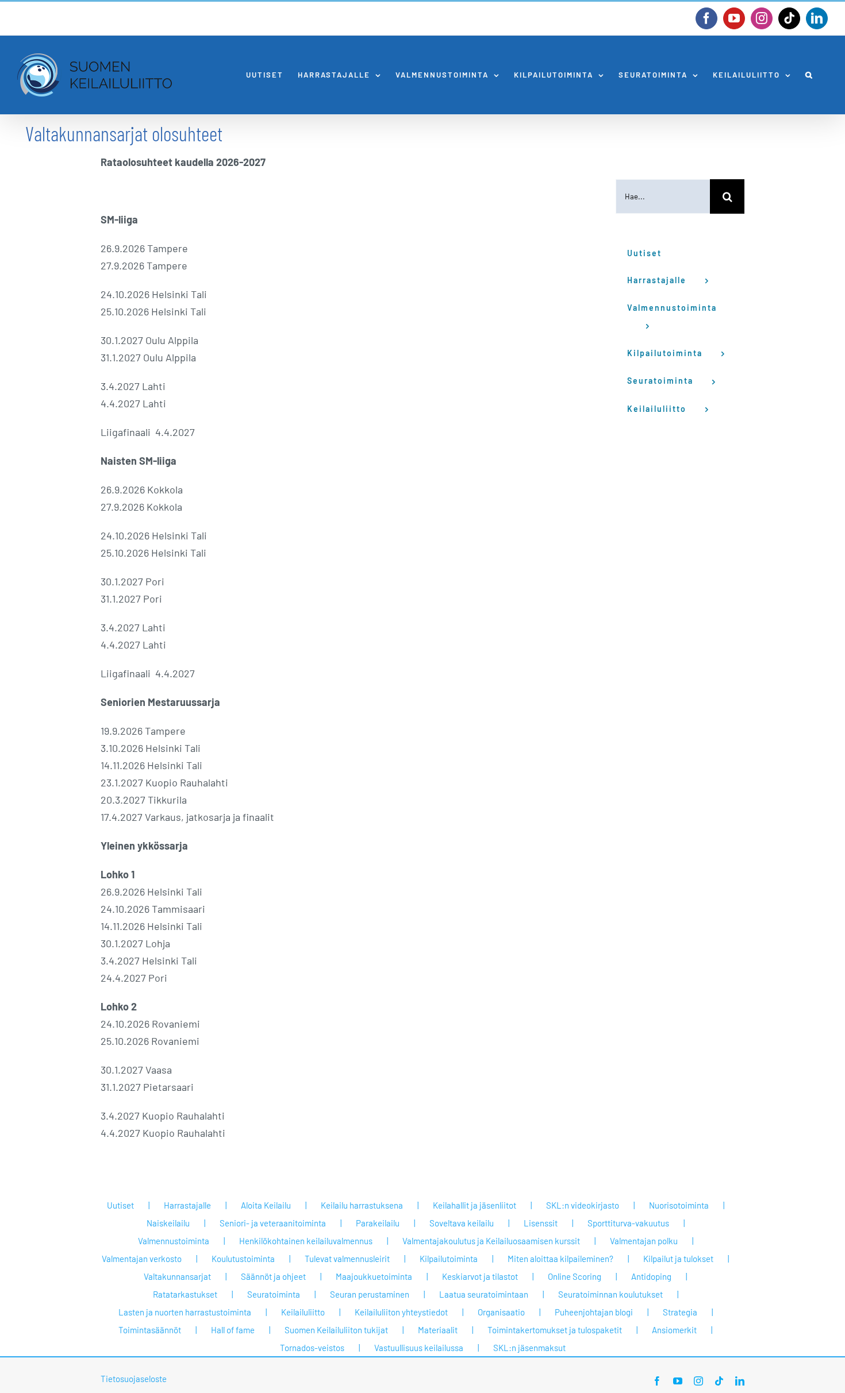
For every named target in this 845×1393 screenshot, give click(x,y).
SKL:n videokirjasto (582, 1205)
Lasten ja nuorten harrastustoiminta (184, 1312)
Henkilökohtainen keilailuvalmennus (305, 1241)
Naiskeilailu (168, 1223)
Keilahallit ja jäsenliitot (474, 1205)
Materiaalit (438, 1330)
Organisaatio (501, 1312)
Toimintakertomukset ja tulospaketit (554, 1330)
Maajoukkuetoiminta (374, 1276)
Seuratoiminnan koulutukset (610, 1294)
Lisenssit (541, 1223)
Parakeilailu (378, 1223)
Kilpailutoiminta (449, 1258)
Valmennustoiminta (173, 1241)
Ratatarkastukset (185, 1294)
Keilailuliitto (303, 1312)
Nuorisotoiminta (679, 1205)
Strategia (680, 1312)
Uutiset (120, 1205)
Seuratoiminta (273, 1294)
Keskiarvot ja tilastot (480, 1276)
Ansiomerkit (674, 1330)
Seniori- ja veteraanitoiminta (273, 1223)
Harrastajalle (187, 1205)
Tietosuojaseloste (134, 1378)
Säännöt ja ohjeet (273, 1276)
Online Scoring (574, 1276)
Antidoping (651, 1276)
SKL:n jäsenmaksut (529, 1347)
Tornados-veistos (312, 1347)
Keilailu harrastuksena (362, 1205)
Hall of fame (233, 1330)
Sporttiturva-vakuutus (628, 1223)
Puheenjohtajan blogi (594, 1312)
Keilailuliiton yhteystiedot (401, 1312)
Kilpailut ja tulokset (678, 1258)
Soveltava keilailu (461, 1223)
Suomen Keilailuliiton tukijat (336, 1330)
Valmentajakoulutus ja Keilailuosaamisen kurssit (491, 1241)
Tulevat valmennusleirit (347, 1258)
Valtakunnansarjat (177, 1276)
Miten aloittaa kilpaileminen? (560, 1258)
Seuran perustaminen (369, 1294)
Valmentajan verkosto (142, 1258)
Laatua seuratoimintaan (483, 1294)
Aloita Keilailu (266, 1205)
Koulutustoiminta (243, 1258)
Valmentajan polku (644, 1241)
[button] (809, 75)
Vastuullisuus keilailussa (418, 1347)
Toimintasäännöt (149, 1330)
